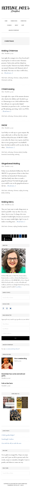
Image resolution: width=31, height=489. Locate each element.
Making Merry (8, 202)
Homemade (4, 80)
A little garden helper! (8, 435)
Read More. (18, 287)
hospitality (25, 226)
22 (3, 239)
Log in (21, 485)
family (20, 116)
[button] (22, 29)
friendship (24, 152)
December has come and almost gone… (13, 375)
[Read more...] (9, 73)
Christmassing (8, 89)
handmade (25, 78)
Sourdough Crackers (8, 439)
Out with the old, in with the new (11, 443)
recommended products (12, 349)
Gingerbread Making (11, 163)
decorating (25, 190)
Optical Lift (17, 485)
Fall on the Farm (7, 383)
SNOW (4, 125)
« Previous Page (6, 236)
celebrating (10, 78)
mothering (9, 80)
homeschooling (10, 154)
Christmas (15, 78)
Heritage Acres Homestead (15, 9)
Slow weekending (20, 358)
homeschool (4, 154)
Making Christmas (10, 50)
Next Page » (8, 239)
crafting (20, 78)
